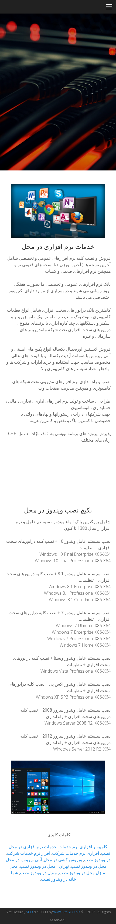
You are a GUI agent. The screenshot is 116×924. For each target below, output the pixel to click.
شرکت (13, 853)
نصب (88, 860)
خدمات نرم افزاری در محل (33, 847)
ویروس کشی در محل (63, 860)
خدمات (65, 847)
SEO (29, 911)
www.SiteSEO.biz (66, 911)
